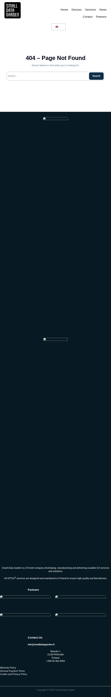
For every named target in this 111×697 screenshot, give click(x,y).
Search (96, 76)
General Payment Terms (12, 671)
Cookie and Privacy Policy (13, 674)
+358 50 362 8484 (55, 661)
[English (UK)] (58, 27)
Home (64, 9)
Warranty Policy (8, 667)
